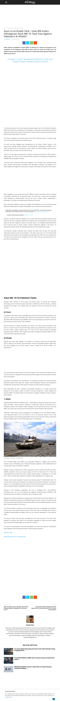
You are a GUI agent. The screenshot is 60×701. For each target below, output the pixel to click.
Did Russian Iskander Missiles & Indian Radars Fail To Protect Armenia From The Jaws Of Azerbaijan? (43, 608)
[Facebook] (24, 42)
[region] (30, 16)
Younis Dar (7, 39)
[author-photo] (30, 623)
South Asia (10, 28)
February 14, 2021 (28, 215)
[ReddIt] (35, 42)
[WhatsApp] (31, 42)
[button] (6, 2)
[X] (27, 42)
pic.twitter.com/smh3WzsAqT (42, 211)
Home (5, 28)
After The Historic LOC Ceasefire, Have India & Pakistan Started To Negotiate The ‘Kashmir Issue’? (16, 608)
